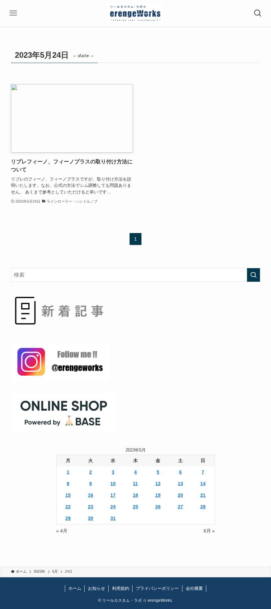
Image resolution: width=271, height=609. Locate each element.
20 (180, 495)
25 (135, 506)
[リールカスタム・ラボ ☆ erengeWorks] (136, 13)
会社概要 (194, 588)
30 (90, 518)
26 (158, 506)
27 (180, 506)
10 (113, 483)
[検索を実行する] (253, 275)
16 (90, 495)
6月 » (209, 530)
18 (135, 495)
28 (203, 506)
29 (68, 518)
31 (113, 518)
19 (158, 495)
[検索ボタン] (258, 13)
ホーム (74, 588)
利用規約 (120, 588)
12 (158, 483)
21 (203, 495)
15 (68, 495)
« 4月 (61, 530)
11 (135, 483)
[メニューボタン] (13, 13)
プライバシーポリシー (157, 588)
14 (203, 483)
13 (180, 483)
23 (90, 506)
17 (113, 495)
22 (68, 506)
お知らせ (96, 588)
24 (113, 506)
